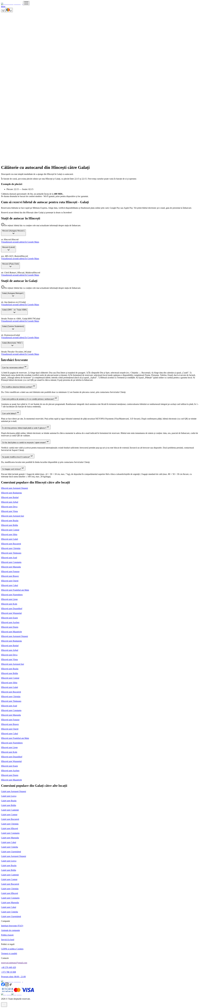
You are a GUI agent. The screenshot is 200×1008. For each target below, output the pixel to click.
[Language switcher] (9, 10)
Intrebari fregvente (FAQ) (12, 926)
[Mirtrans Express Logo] (12, 4)
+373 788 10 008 (8, 972)
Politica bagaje (7, 935)
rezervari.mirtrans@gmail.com (14, 963)
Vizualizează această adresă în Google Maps (20, 242)
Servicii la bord (7, 939)
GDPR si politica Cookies (12, 949)
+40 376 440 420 (8, 967)
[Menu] (26, 3)
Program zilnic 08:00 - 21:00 (13, 976)
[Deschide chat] (4, 1004)
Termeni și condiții (9, 953)
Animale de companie (10, 930)
